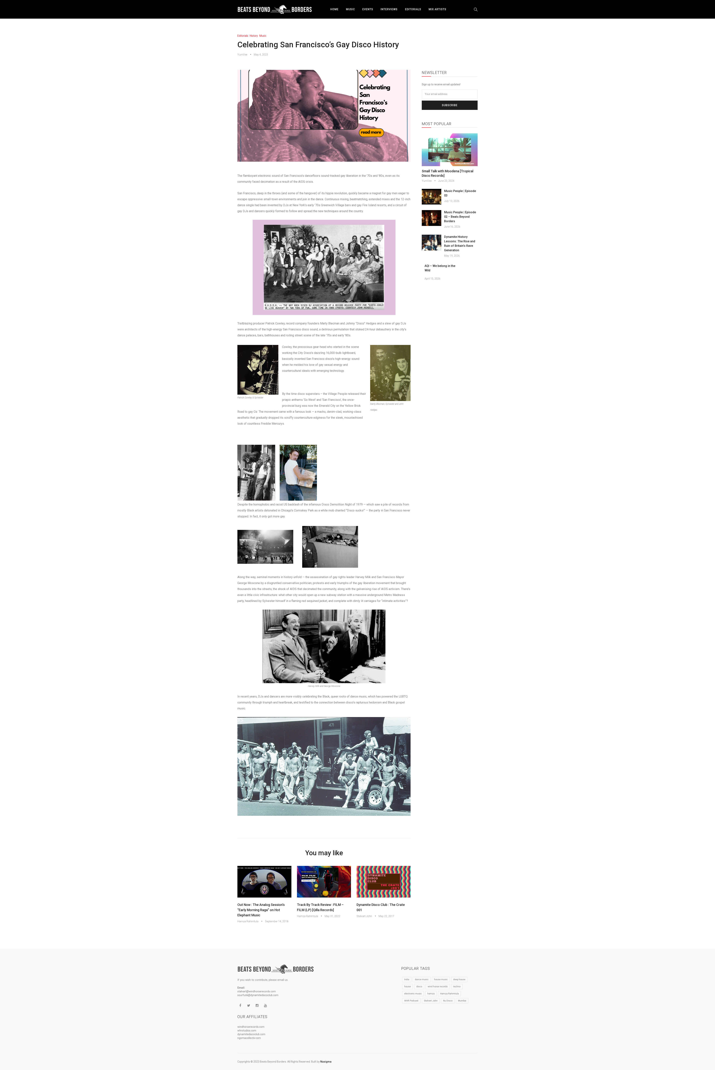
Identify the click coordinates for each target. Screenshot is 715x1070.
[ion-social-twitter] (248, 1005)
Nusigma (325, 1061)
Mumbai (462, 1000)
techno (456, 986)
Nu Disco (447, 1000)
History (254, 35)
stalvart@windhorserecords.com (256, 991)
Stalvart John (364, 916)
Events (367, 9)
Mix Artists (437, 9)
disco (419, 986)
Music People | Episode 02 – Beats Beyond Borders (460, 216)
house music (441, 979)
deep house (459, 979)
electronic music (413, 993)
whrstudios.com (246, 1030)
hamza (431, 993)
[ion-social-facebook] (240, 1005)
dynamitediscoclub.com (251, 1034)
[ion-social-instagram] (257, 1005)
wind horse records (438, 986)
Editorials (413, 9)
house (407, 986)
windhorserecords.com (250, 1026)
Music (350, 9)
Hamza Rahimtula (247, 921)
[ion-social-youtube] (265, 1005)
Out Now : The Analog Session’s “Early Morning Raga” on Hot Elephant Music (261, 910)
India (406, 979)
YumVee (242, 54)
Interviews (389, 9)
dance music (421, 979)
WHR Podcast (411, 1000)
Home (334, 9)
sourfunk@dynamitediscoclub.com (257, 995)
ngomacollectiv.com (249, 1037)
